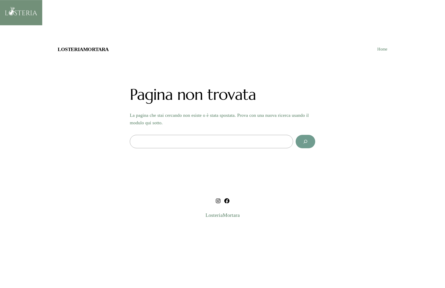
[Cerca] (305, 141)
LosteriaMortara (83, 49)
